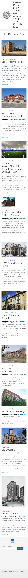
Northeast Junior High (13, 410)
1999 (14, 453)
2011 (11, 269)
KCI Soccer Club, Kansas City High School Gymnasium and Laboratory (12, 166)
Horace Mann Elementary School (12, 114)
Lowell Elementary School (11, 315)
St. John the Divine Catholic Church (12, 212)
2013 (11, 175)
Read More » (4, 84)
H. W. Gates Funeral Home (12, 263)
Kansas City (22, 65)
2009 (11, 374)
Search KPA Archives (7, 546)
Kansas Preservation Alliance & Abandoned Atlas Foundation (17, 14)
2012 (11, 218)
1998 (11, 516)
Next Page (14, 542)
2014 (11, 65)
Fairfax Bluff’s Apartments (9, 369)
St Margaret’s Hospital (13, 60)
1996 (11, 453)
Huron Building (10, 512)
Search (20, 548)
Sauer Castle (8, 449)
